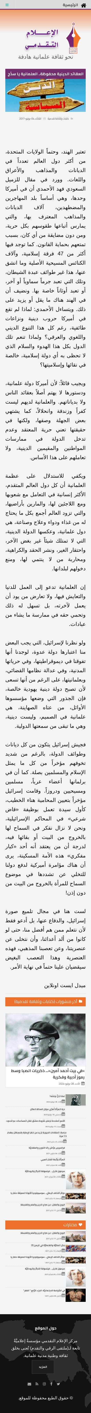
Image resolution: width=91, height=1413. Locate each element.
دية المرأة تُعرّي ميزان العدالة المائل (47, 1109)
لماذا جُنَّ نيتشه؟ (57, 1096)
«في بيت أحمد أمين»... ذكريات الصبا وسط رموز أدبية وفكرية (48, 1074)
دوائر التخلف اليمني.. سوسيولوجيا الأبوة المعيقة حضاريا (38, 1193)
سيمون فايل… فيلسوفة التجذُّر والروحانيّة (45, 1171)
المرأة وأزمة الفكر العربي (53, 1159)
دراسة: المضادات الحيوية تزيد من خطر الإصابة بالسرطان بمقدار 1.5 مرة (36, 1134)
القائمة (7, 5)
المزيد (43, 1366)
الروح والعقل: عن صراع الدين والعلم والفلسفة (43, 1205)
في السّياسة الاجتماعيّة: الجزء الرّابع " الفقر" (44, 1290)
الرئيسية (70, 4)
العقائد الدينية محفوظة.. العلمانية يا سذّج (45, 73)
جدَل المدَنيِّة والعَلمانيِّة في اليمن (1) (48, 1245)
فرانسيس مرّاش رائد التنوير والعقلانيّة (47, 1148)
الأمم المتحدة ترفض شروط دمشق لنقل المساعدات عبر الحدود (35, 1121)
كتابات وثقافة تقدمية (58, 118)
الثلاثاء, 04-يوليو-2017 (30, 118)
